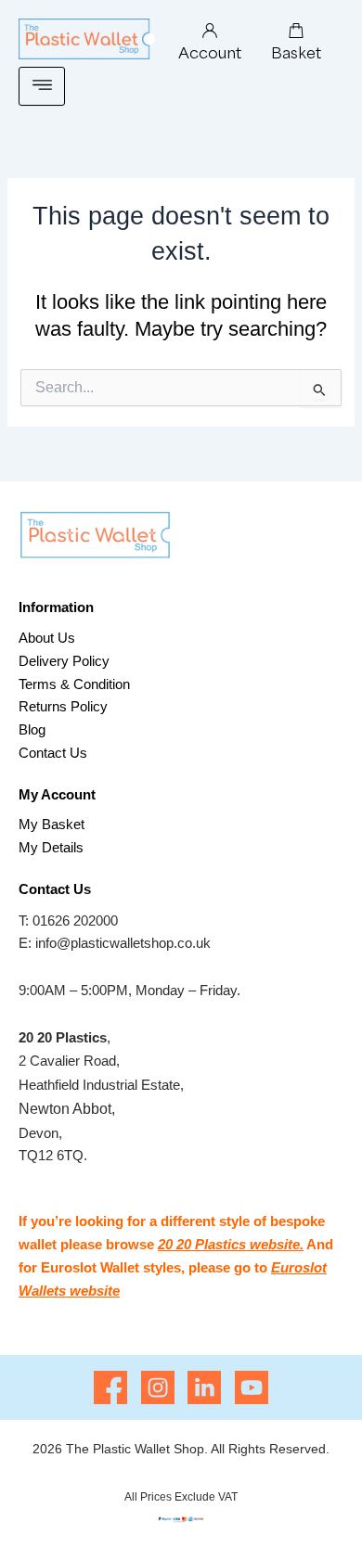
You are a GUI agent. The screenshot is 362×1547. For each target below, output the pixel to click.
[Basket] (296, 30)
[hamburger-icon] (42, 86)
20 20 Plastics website (229, 1244)
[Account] (209, 30)
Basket (296, 52)
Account (209, 52)
